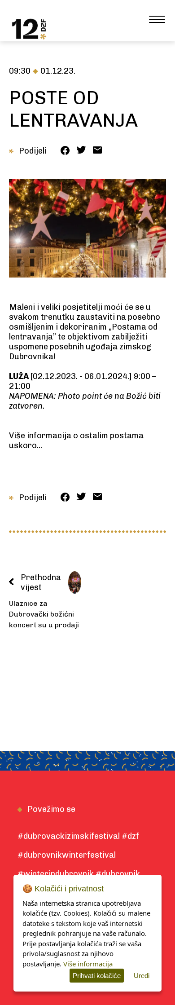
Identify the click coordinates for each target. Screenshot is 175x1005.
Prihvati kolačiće (97, 975)
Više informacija (88, 963)
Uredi (141, 975)
